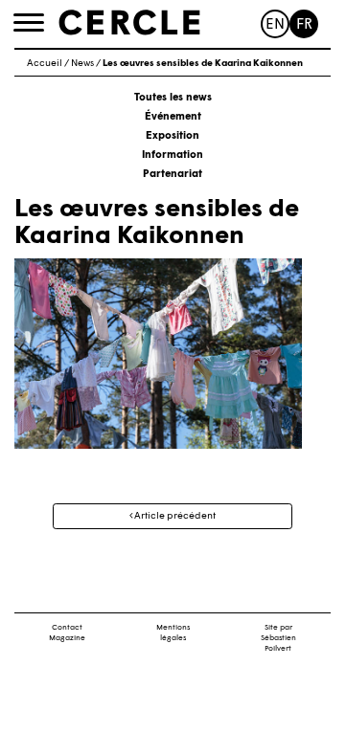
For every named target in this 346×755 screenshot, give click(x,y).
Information (172, 155)
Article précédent (174, 516)
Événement (173, 117)
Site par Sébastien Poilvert (278, 638)
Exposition (172, 136)
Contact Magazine (67, 633)
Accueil (44, 63)
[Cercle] (129, 23)
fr (304, 25)
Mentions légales (173, 633)
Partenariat (172, 174)
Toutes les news (173, 98)
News (82, 63)
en (275, 25)
